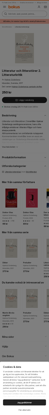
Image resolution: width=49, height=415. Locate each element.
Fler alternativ (24, 410)
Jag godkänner (24, 402)
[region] (24, 388)
